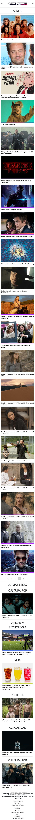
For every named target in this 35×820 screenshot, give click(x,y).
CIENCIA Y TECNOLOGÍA (17, 812)
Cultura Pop (17, 810)
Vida (17, 814)
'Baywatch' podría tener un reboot (11, 40)
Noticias (17, 808)
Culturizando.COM (17, 818)
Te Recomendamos (17, 801)
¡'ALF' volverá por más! (8, 124)
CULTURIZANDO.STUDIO (18, 793)
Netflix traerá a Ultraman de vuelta (11, 209)
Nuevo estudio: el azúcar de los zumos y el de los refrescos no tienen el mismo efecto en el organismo (16, 687)
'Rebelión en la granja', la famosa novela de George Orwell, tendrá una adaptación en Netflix (16, 96)
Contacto (18, 803)
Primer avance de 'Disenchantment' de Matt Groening (17, 264)
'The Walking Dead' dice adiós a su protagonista (15, 461)
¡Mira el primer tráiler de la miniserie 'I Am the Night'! (17, 236)
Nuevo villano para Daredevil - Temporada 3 (14, 574)
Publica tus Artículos (17, 805)
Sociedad (17, 816)
